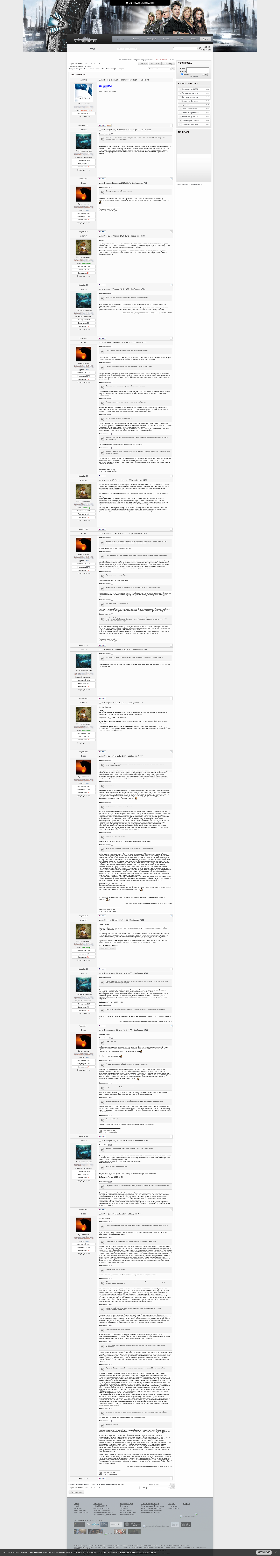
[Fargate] (119, 1533)
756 (145, 480)
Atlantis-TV (97, 1508)
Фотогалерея (173, 1506)
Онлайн (180, 39)
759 (141, 703)
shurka (84, 130)
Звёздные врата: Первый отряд (152, 1506)
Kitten (83, 183)
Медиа (193, 39)
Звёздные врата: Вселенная (151, 1510)
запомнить (187, 74)
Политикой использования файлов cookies (138, 1552)
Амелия (83, 236)
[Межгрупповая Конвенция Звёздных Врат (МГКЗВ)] (79, 1533)
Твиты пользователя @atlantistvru (189, 184)
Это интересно (98, 1515)
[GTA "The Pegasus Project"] (134, 1533)
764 (146, 1141)
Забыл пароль (194, 76)
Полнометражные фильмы (103, 1512)
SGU (105, 1506)
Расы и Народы (126, 1510)
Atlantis (83, 80)
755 (144, 342)
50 (93, 64)
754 (143, 289)
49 (91, 64)
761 (142, 920)
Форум (205, 39)
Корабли (133, 1512)
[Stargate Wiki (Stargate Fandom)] (155, 1526)
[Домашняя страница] (109, 125)
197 (87, 125)
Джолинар (87, 66)
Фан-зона (105, 1508)
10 (87, 285)
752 (145, 183)
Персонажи (124, 1508)
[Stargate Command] (78, 1526)
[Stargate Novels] (132, 1526)
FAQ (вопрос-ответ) (81, 1512)
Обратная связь (80, 1510)
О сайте (77, 1506)
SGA (99, 1506)
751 (149, 130)
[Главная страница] (85, 39)
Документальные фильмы (150, 1512)
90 (88, 163)
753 (143, 236)
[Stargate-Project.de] (174, 1526)
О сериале (121, 39)
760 (141, 756)
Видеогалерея (173, 1508)
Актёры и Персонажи (84, 69)
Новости (136, 39)
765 (141, 1214)
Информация (126, 1503)
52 (98, 64)
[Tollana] (107, 1533)
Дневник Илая (110, 1515)
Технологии (124, 1512)
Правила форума (161, 60)
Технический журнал (127, 1515)
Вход (92, 48)
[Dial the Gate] (103, 1526)
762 (146, 973)
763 (146, 1030)
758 (145, 650)
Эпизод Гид (151, 39)
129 (88, 270)
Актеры (97, 69)
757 (145, 533)
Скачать (166, 39)
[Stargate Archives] (115, 1526)
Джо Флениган (108, 69)
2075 (88, 216)
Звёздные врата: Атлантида (151, 1508)
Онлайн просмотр (150, 1503)
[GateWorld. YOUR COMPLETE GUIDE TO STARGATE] (92, 1526)
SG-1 (95, 1506)
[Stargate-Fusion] (185, 1526)
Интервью (97, 1510)
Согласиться (264, 1552)
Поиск (171, 60)
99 (87, 232)
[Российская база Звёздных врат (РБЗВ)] (95, 1533)
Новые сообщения (125, 60)
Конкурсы (78, 1508)
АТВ (76, 1503)
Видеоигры (106, 1510)
